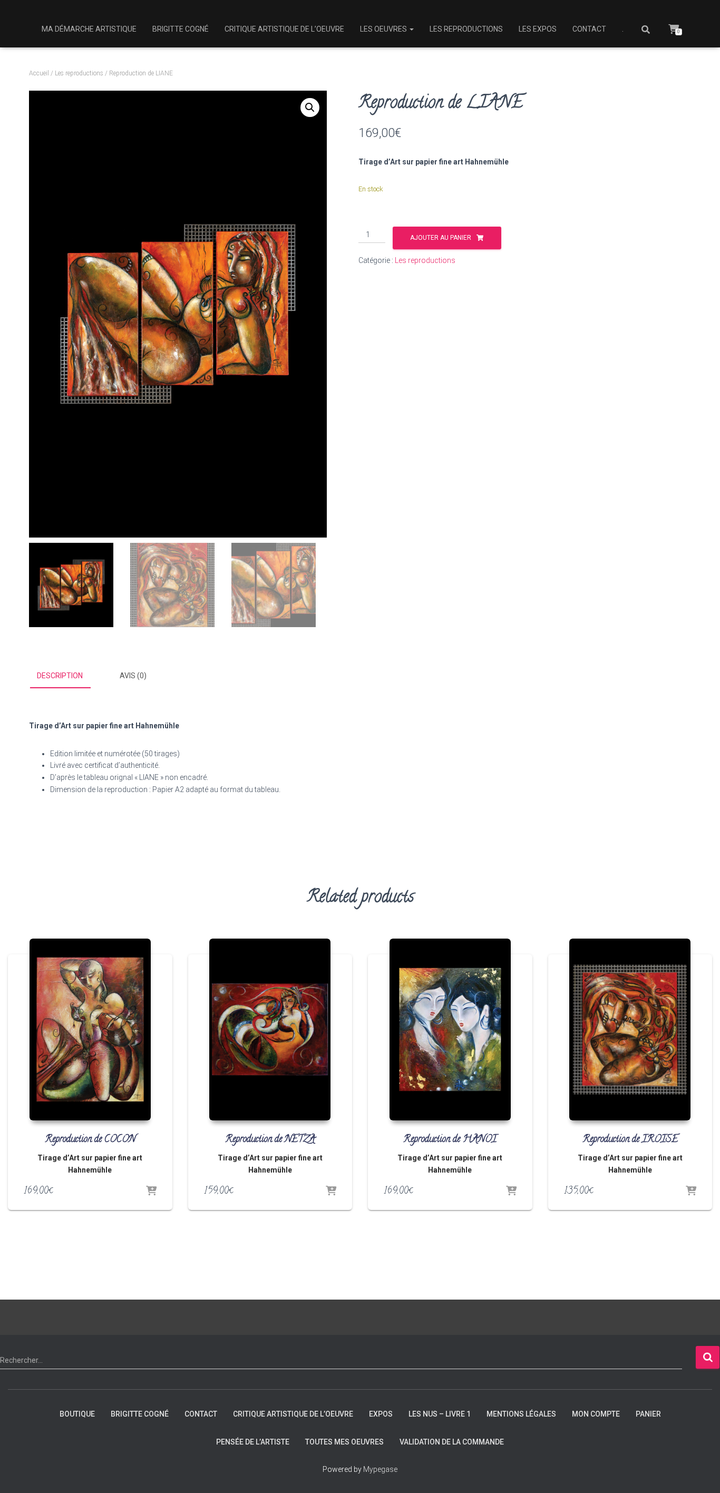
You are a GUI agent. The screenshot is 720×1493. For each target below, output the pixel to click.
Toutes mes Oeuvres (344, 1442)
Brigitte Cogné (180, 29)
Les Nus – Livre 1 (439, 1414)
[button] (309, 107)
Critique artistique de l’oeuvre (284, 29)
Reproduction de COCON (90, 1140)
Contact (589, 29)
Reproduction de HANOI (450, 1140)
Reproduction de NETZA (270, 1140)
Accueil (39, 73)
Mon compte (596, 1414)
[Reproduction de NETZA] (269, 1029)
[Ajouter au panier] (151, 1191)
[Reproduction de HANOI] (450, 1029)
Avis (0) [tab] (133, 675)
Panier (648, 1414)
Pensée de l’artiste (252, 1442)
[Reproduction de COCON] (90, 1029)
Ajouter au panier (440, 237)
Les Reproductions (466, 29)
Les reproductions (79, 73)
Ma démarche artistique (89, 29)
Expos (381, 1414)
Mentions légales (521, 1414)
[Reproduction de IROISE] (629, 1029)
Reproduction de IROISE (630, 1140)
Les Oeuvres (384, 29)
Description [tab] (60, 675)
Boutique (77, 1414)
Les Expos (538, 29)
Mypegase (380, 1469)
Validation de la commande (452, 1442)
